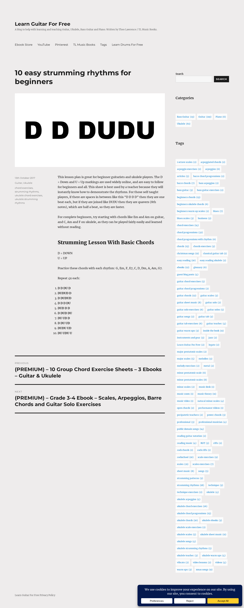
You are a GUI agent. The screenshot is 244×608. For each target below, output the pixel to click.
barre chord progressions (208, 176)
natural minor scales (211, 401)
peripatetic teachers (190, 415)
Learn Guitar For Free (42, 24)
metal (209, 365)
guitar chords (186, 295)
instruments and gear (190, 337)
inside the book (213, 330)
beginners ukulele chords (192, 204)
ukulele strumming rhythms (194, 548)
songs (203, 471)
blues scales (185, 218)
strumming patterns (190, 478)
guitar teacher (216, 323)
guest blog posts (187, 274)
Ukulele (27, 182)
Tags (103, 44)
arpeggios (212, 169)
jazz (212, 337)
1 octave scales (186, 162)
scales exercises (203, 464)
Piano (221, 116)
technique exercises (189, 492)
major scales (185, 358)
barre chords (186, 183)
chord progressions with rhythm (196, 239)
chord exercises (24, 187)
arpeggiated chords (213, 162)
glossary (199, 267)
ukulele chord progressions (194, 513)
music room (185, 393)
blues (218, 211)
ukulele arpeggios (188, 499)
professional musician (212, 422)
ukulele (212, 492)
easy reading (186, 260)
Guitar (18, 182)
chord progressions (190, 232)
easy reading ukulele (213, 260)
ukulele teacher (187, 555)
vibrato (183, 562)
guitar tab (205, 316)
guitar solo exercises (190, 309)
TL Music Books (84, 44)
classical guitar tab (215, 253)
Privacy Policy (47, 595)
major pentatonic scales (191, 351)
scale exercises (208, 457)
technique (215, 485)
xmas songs (204, 569)
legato (214, 344)
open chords (185, 408)
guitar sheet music (189, 302)
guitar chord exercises (191, 281)
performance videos (210, 408)
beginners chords (188, 197)
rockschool (185, 457)
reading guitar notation (191, 436)
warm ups (184, 569)
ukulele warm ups (213, 555)
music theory (207, 393)
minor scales (186, 387)
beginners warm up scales (193, 211)
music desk (206, 387)
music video (185, 401)
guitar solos (215, 309)
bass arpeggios (208, 183)
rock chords (185, 450)
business (204, 218)
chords (183, 246)
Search (179, 73)
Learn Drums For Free (127, 44)
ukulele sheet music (213, 534)
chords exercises (204, 246)
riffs (217, 443)
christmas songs (188, 253)
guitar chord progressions (193, 288)
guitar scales (209, 295)
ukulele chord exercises (28, 195)
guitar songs (185, 316)
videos (220, 562)
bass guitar (185, 190)
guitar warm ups (188, 330)
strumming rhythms (27, 191)
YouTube (44, 44)
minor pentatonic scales (192, 379)
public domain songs (190, 429)
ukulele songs (186, 541)
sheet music (185, 471)
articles (183, 176)
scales (182, 464)
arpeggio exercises (189, 169)
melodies (205, 358)
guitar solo (213, 302)
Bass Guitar (185, 116)
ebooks (183, 267)
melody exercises (188, 365)
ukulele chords (187, 520)
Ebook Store (24, 44)
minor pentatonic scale (191, 372)
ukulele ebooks (212, 520)
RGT (205, 443)
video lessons (202, 562)
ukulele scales (186, 534)
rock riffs (204, 450)
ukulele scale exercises (191, 527)
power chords (216, 415)
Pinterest (61, 44)
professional (185, 422)
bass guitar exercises (210, 190)
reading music (186, 443)
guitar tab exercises (189, 323)
